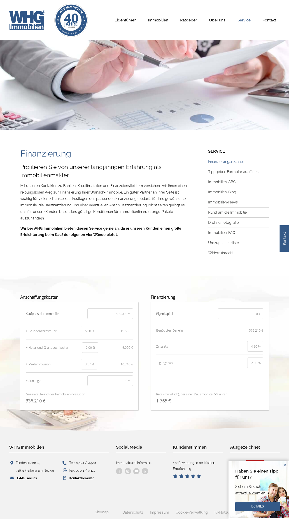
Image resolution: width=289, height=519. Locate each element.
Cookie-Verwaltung (192, 512)
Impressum (159, 512)
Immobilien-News (223, 202)
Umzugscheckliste (223, 243)
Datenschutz (132, 512)
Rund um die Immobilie (227, 212)
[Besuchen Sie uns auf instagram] (128, 471)
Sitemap (102, 512)
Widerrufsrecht (220, 253)
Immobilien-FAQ (221, 233)
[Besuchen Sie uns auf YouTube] (136, 471)
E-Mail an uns (27, 478)
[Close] (285, 465)
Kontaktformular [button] (81, 478)
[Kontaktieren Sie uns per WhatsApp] (145, 471)
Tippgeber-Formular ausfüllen (233, 172)
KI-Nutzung (224, 512)
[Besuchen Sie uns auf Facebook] (119, 471)
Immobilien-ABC (222, 182)
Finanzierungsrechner (226, 161)
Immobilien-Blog (222, 192)
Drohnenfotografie (223, 222)
